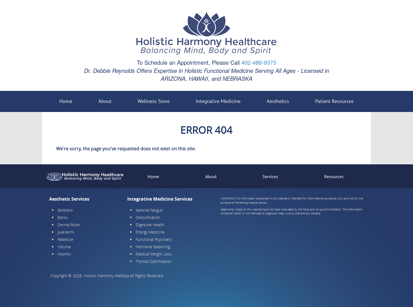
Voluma (64, 246)
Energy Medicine (150, 232)
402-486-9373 (258, 62)
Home (65, 101)
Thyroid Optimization (154, 261)
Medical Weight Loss (154, 254)
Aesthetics (278, 101)
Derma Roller (69, 224)
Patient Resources (334, 101)
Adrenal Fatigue (149, 210)
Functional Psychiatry (154, 239)
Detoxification (148, 217)
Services (270, 176)
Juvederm (66, 232)
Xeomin (64, 254)
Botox (63, 217)
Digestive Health (150, 224)
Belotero (65, 210)
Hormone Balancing (153, 246)
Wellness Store (154, 101)
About (105, 101)
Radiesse (65, 239)
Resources (334, 176)
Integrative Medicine (218, 101)
